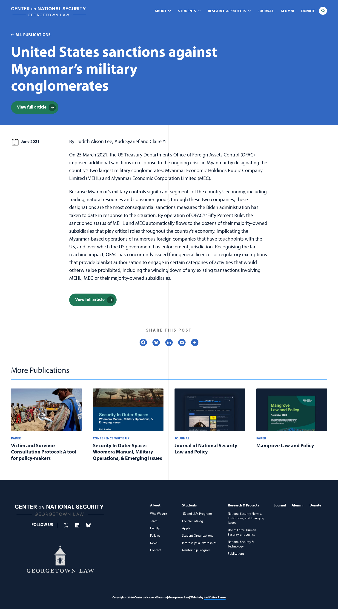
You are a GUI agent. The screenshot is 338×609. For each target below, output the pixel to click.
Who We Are (158, 514)
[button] (323, 11)
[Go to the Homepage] (48, 17)
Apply (186, 528)
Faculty (155, 528)
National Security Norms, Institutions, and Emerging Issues (246, 518)
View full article (37, 108)
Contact (155, 550)
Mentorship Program (196, 550)
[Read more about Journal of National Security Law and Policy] (210, 426)
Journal (266, 11)
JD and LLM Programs (197, 514)
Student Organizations (197, 536)
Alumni (287, 11)
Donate (308, 11)
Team (154, 521)
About (155, 505)
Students (189, 505)
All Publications (33, 35)
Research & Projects (243, 505)
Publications (236, 554)
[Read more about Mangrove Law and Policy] (291, 426)
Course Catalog (192, 521)
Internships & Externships (199, 543)
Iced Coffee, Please (215, 597)
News (154, 543)
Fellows (155, 536)
